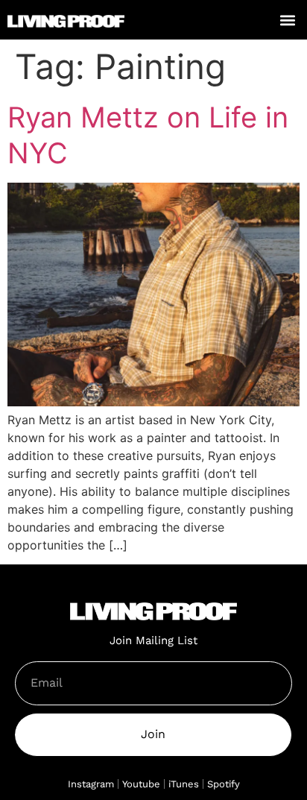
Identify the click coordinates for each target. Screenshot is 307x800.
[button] (287, 19)
